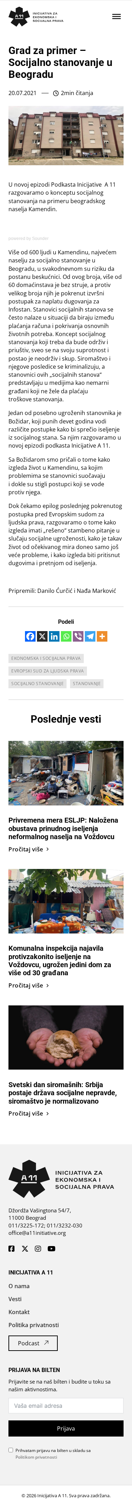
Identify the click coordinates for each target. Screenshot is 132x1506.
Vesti (14, 1299)
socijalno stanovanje (37, 684)
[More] (102, 636)
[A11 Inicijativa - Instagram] (38, 1249)
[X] (42, 636)
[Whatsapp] (66, 636)
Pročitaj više (25, 849)
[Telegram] (90, 636)
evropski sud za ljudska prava (47, 671)
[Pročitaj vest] (65, 772)
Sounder (40, 238)
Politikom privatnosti (36, 1457)
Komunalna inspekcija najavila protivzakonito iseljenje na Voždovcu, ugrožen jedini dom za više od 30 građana (59, 960)
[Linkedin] (54, 636)
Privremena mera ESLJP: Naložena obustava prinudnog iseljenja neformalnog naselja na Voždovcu (63, 828)
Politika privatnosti (33, 1325)
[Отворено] (116, 16)
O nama (19, 1286)
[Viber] (78, 636)
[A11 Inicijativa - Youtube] (52, 1249)
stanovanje (87, 684)
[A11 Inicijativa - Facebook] (11, 1249)
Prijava (66, 1428)
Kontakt (19, 1312)
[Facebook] (30, 636)
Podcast (28, 1343)
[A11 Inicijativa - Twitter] (25, 1249)
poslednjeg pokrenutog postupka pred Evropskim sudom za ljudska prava (65, 514)
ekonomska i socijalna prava (46, 658)
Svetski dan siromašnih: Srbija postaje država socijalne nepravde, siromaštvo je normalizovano (62, 1093)
